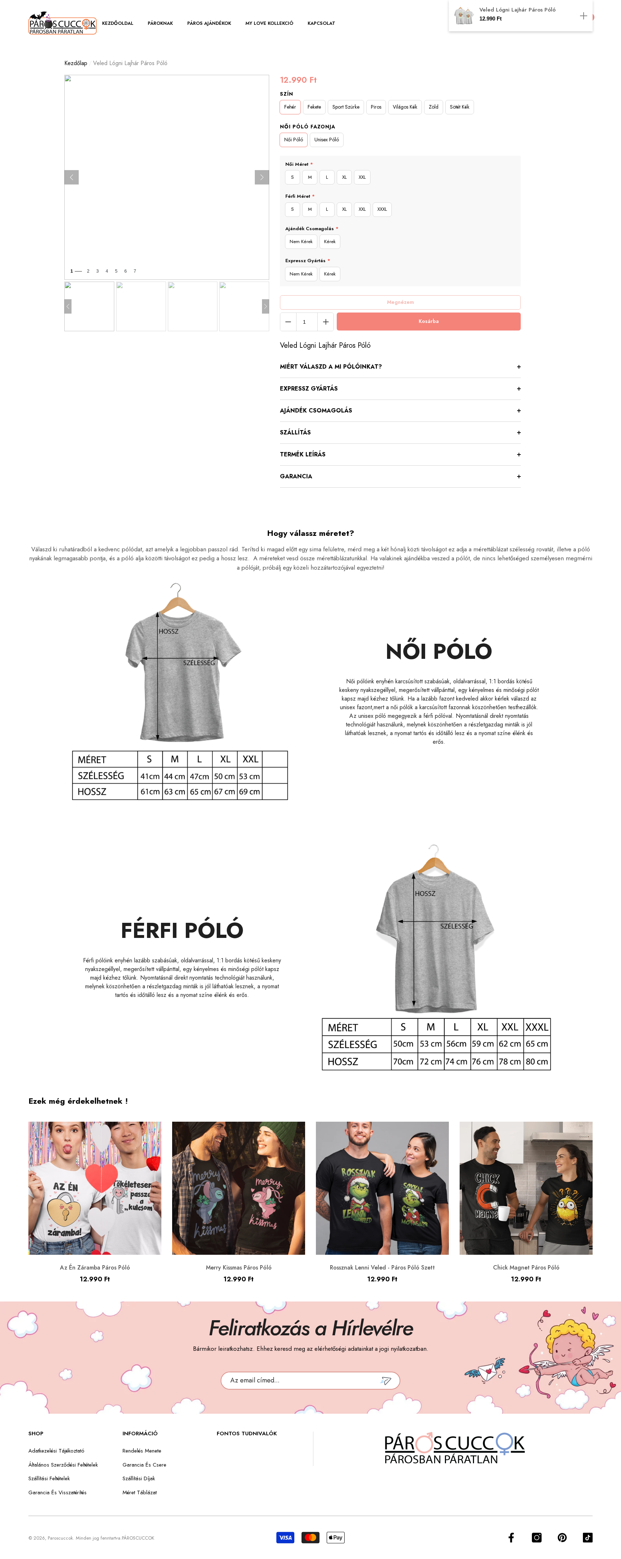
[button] (121, 23)
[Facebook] (511, 1537)
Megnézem (400, 302)
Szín (286, 93)
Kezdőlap (75, 63)
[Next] (262, 177)
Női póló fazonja (307, 126)
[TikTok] (587, 1537)
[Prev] (71, 177)
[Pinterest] (562, 1537)
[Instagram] (536, 1537)
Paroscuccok (60, 1538)
